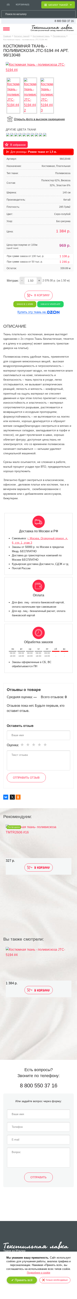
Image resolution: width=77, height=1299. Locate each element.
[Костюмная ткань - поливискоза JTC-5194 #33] (12, 134)
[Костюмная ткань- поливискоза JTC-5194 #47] (16, 134)
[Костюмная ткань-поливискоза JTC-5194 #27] (36, 134)
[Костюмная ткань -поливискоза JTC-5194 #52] (41, 134)
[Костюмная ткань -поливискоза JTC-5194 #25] (45, 134)
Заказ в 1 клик (25, 304)
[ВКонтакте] (5, 797)
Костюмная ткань (41, 36)
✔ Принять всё (21, 1280)
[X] (12, 797)
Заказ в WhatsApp (50, 304)
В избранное (18, 144)
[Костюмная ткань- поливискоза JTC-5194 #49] (8, 134)
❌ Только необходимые (55, 1280)
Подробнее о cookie (38, 1272)
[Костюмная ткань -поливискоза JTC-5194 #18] (32, 134)
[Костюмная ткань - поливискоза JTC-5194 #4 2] (30, 95)
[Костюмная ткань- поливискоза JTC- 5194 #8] (28, 134)
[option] (38, 870)
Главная (7, 36)
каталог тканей (58, 5)
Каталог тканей (22, 36)
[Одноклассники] (18, 797)
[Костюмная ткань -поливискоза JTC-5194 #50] (20, 134)
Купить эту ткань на (31, 312)
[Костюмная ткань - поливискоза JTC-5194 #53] (24, 134)
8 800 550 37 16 (64, 21)
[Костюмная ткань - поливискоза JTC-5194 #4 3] (47, 95)
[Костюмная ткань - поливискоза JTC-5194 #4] (38, 67)
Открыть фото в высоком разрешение (39, 119)
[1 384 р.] (38, 964)
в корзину (41, 295)
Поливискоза (59, 36)
